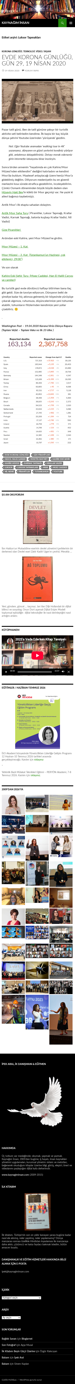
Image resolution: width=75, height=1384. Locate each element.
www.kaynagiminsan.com (16, 1175)
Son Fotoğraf (9, 1345)
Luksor (8, 467)
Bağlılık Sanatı (9, 1339)
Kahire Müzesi (12, 463)
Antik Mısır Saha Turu (15, 213)
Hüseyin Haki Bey (12, 192)
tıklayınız (38, 760)
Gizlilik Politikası (9, 1380)
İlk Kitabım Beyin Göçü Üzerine (18, 1351)
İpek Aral (19, 1357)
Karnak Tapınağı (33, 463)
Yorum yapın (32, 71)
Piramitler (24, 472)
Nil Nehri (9, 472)
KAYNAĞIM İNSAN (15, 23)
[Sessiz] (63, 672)
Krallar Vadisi (54, 463)
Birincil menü (71, 23)
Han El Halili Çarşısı (15, 459)
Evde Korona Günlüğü (17, 455)
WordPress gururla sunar (31, 1380)
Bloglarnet (27, 1339)
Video (39, 51)
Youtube (57, 472)
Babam (5, 1357)
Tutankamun (41, 472)
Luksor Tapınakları (27, 467)
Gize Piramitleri (11, 230)
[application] (37, 655)
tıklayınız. (36, 775)
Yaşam (47, 51)
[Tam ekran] (68, 672)
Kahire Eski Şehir (61, 459)
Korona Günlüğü (12, 51)
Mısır (45, 467)
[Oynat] (6, 672)
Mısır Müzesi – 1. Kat (15, 246)
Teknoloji (29, 51)
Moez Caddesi (60, 467)
